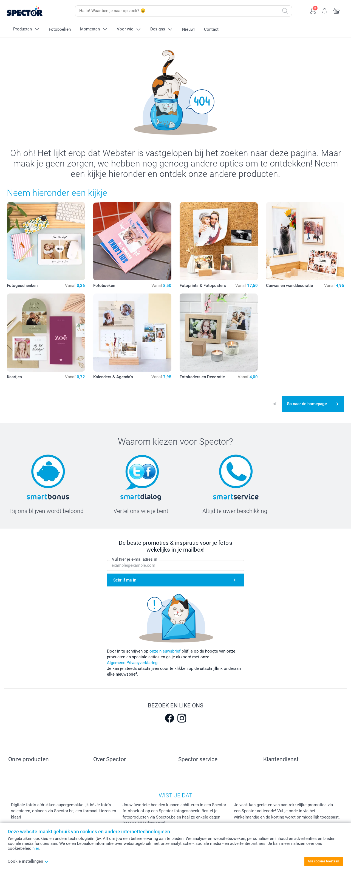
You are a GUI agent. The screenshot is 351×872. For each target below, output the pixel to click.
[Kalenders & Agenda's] (132, 333)
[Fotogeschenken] (46, 241)
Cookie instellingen (25, 861)
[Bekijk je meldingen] (325, 10)
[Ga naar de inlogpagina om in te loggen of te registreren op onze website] (313, 10)
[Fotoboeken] (132, 241)
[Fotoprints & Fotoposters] (219, 241)
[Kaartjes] (46, 333)
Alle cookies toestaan (323, 861)
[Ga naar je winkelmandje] (336, 10)
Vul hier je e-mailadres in (134, 559)
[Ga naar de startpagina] (33, 11)
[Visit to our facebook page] (169, 718)
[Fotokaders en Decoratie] (219, 333)
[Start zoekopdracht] (285, 11)
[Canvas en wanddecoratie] (305, 241)
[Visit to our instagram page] (182, 718)
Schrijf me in (124, 580)
